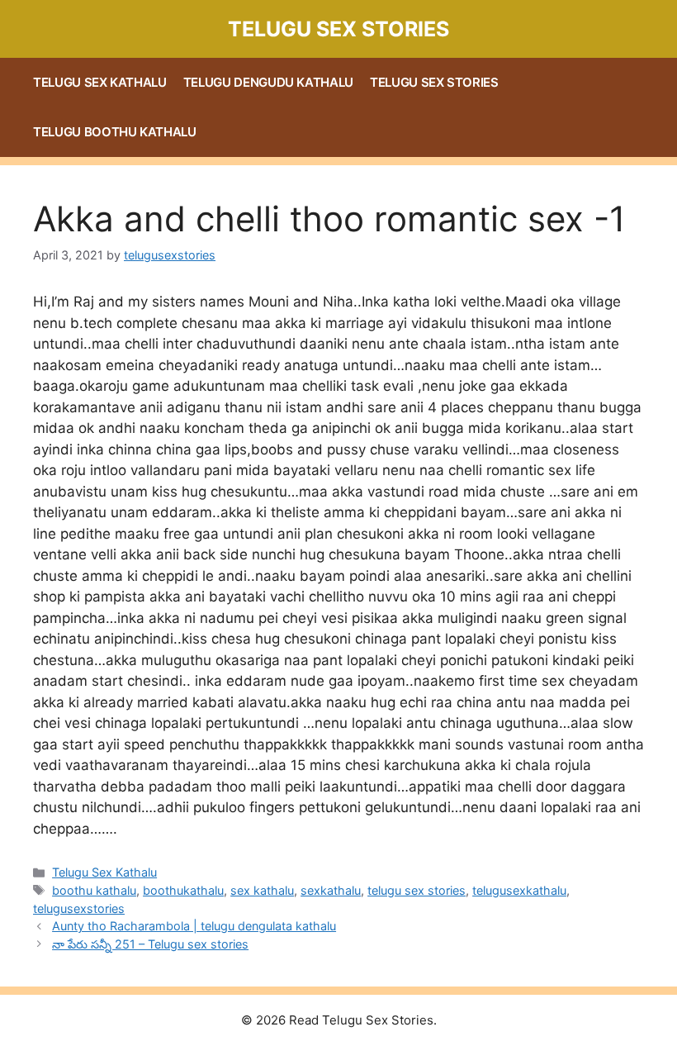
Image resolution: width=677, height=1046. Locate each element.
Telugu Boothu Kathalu (114, 132)
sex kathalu (262, 890)
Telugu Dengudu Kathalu (268, 82)
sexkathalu (331, 890)
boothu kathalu (94, 890)
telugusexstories (79, 908)
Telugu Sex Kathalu (100, 82)
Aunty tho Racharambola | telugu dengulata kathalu (194, 926)
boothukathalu (183, 890)
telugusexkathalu (519, 890)
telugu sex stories (416, 890)
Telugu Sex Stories (338, 29)
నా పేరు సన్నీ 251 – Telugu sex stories (150, 944)
